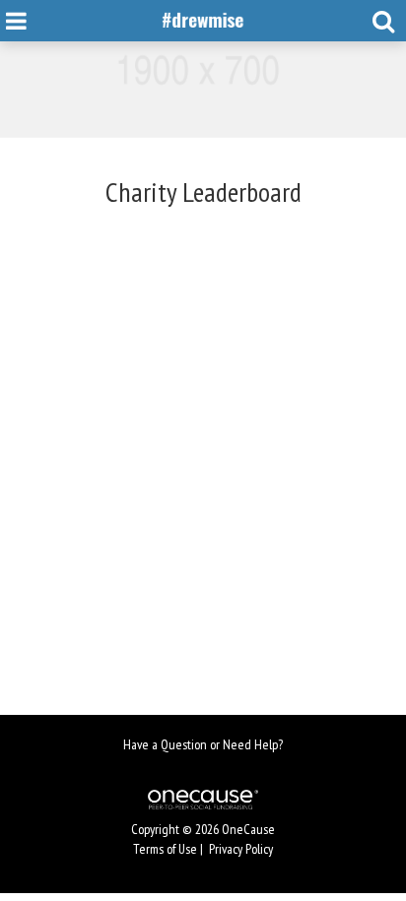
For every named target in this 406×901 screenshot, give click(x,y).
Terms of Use (165, 849)
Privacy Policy (241, 849)
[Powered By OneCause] (202, 798)
